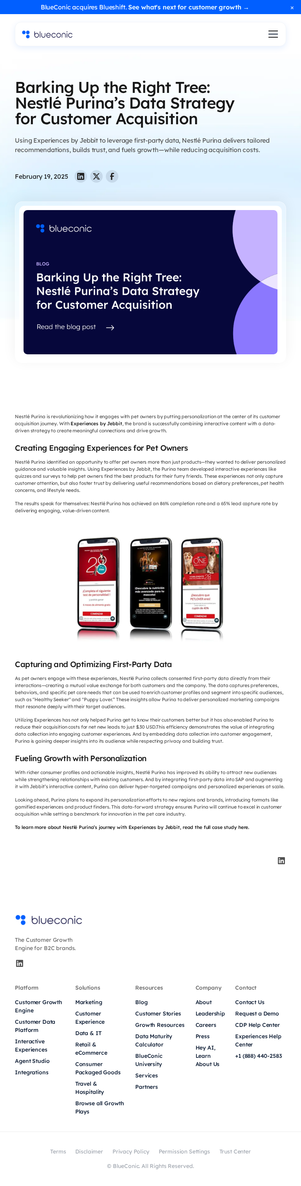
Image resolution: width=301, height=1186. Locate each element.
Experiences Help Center (258, 1040)
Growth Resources (159, 1024)
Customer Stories (158, 1013)
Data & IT (88, 1033)
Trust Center (235, 1151)
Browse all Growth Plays (99, 1107)
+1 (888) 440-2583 (258, 1055)
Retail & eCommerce (91, 1048)
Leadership (210, 1013)
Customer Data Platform (35, 1026)
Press (203, 1036)
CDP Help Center (257, 1024)
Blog (141, 1002)
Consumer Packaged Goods (98, 1068)
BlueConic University (149, 1060)
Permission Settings (184, 1151)
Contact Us (249, 1002)
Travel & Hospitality (89, 1087)
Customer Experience (90, 1017)
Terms (58, 1151)
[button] (271, 34)
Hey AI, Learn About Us (208, 1056)
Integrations (31, 1072)
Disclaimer (89, 1151)
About (204, 1002)
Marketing (88, 1002)
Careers (206, 1024)
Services (146, 1075)
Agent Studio (32, 1060)
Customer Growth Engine (38, 1006)
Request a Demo (257, 1013)
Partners (146, 1086)
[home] (47, 34)
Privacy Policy (130, 1151)
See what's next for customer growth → (188, 7)
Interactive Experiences (31, 1045)
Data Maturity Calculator (153, 1040)
